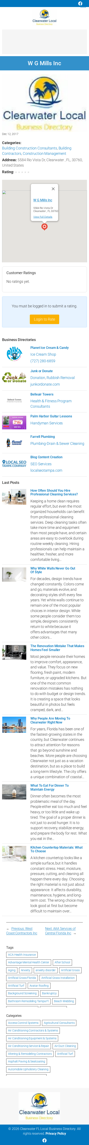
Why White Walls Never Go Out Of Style (52, 570)
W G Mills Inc (42, 200)
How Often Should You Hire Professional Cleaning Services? (54, 492)
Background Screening (22, 993)
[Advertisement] (44, 43)
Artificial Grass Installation (58, 977)
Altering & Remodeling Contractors (30, 1053)
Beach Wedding (64, 1001)
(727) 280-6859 (42, 361)
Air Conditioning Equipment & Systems (32, 1038)
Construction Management (44, 153)
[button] (44, 227)
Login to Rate (44, 319)
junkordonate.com (45, 384)
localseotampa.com (46, 470)
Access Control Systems (23, 1022)
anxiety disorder (46, 970)
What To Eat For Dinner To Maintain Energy (49, 787)
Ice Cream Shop (43, 354)
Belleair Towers (41, 394)
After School (62, 962)
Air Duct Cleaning (65, 1046)
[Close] (53, 189)
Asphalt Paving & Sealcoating (26, 1061)
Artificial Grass (70, 970)
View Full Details (42, 216)
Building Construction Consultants (29, 148)
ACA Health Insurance (22, 954)
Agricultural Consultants (59, 1022)
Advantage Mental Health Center (28, 962)
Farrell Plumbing (42, 437)
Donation (37, 377)
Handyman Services (46, 423)
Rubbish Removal (61, 377)
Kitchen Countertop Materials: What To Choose (56, 849)
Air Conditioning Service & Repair (28, 1046)
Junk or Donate (41, 371)
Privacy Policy (56, 1134)
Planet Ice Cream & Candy (49, 348)
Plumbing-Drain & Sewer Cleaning (57, 443)
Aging (12, 970)
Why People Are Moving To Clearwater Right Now (50, 720)
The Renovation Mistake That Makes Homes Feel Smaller (57, 648)
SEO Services (41, 464)
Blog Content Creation (46, 457)
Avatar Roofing (39, 985)
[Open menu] (83, 4)
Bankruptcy (49, 993)
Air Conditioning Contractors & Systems (33, 1030)
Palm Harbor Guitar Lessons (51, 416)
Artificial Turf (16, 985)
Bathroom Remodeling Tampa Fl (28, 1001)
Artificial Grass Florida (22, 977)
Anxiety (25, 970)
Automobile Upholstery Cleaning (28, 1069)
